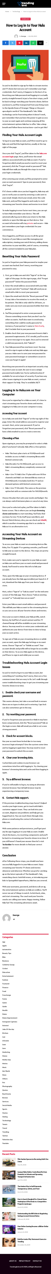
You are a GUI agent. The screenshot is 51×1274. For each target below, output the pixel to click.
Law (3, 1037)
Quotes (5, 1090)
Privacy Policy (24, 1261)
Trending (5, 1132)
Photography (7, 1086)
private (30, 223)
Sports (4, 1109)
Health (4, 1010)
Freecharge (6, 995)
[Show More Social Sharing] (46, 43)
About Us (13, 1261)
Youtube (5, 1143)
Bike (4, 957)
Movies (4, 1063)
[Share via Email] (40, 43)
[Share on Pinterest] (19, 43)
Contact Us (37, 1261)
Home (4, 1014)
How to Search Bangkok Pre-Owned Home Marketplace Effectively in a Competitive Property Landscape (32, 1201)
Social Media (7, 1105)
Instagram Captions (9, 1022)
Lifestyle (5, 1041)
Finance (5, 987)
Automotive (6, 949)
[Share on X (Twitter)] (12, 43)
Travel (4, 1128)
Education (6, 972)
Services (5, 1101)
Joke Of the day (8, 1029)
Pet (3, 1082)
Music (4, 1067)
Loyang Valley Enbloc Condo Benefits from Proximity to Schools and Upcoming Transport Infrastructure (32, 1174)
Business (5, 961)
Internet (5, 1025)
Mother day (6, 1060)
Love (4, 1048)
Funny (4, 999)
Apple (4, 946)
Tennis (4, 1124)
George (23, 36)
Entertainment (8, 976)
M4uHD (43, 520)
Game (4, 1003)
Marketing (6, 1052)
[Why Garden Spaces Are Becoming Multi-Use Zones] (8, 1162)
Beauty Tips (6, 953)
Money (4, 1056)
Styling (5, 1117)
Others (4, 1079)
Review (5, 1098)
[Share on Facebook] (5, 43)
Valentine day (7, 1139)
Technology (25, 19)
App (3, 942)
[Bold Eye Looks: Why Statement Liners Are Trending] (8, 1242)
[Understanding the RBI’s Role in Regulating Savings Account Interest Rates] (8, 1216)
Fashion (5, 980)
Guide (4, 1006)
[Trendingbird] (25, 4)
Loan (4, 1044)
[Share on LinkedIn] (26, 43)
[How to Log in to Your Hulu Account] (25, 65)
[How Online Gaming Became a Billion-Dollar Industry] (8, 1229)
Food (4, 991)
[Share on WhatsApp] (33, 43)
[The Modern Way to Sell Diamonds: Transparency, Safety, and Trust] (8, 1189)
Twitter (5, 1136)
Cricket (5, 968)
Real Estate (6, 1094)
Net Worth (6, 1071)
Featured (5, 984)
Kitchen (5, 1033)
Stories (5, 1113)
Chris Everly (39, 326)
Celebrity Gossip (8, 965)
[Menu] (3, 4)
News (4, 1075)
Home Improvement (9, 1018)
